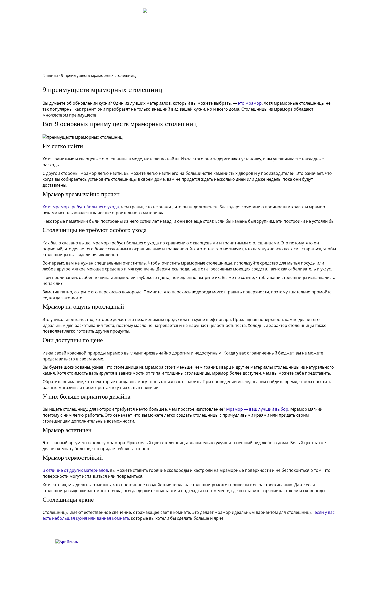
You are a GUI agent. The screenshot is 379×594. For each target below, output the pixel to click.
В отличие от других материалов (75, 470)
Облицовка (119, 49)
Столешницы (87, 49)
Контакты (303, 19)
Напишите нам (293, 49)
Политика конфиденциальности (189, 580)
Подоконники (203, 49)
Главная (58, 49)
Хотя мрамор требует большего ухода (81, 207)
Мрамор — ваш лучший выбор (257, 409)
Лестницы (148, 49)
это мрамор (250, 103)
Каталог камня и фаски (247, 49)
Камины (174, 49)
